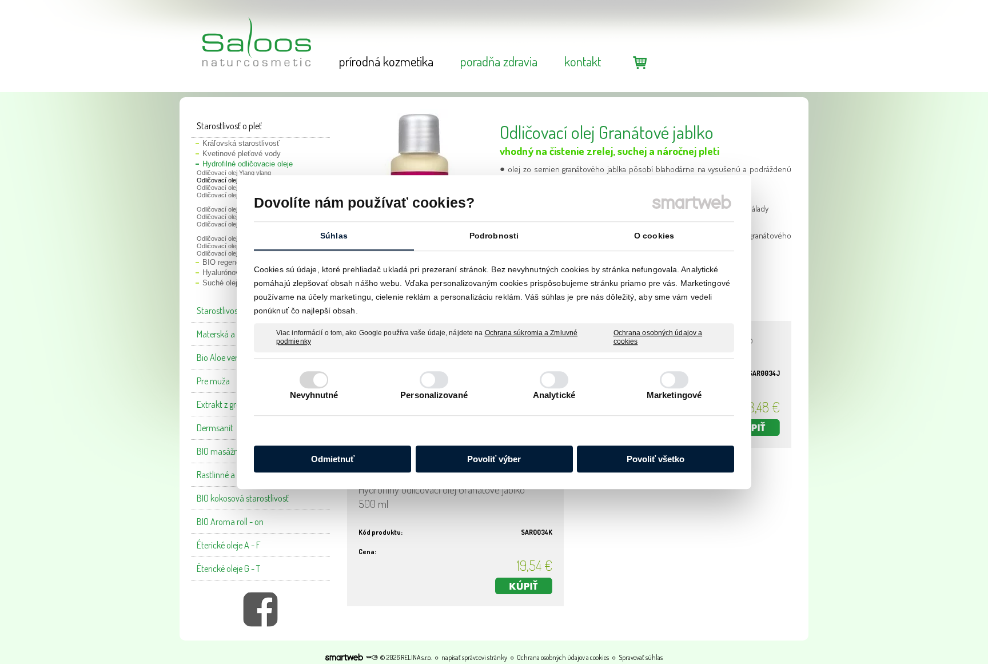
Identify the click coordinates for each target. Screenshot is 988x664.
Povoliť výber (494, 459)
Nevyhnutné (314, 395)
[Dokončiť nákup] (640, 62)
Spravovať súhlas (641, 657)
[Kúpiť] (751, 427)
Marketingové (674, 395)
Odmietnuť (332, 459)
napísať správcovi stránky (474, 657)
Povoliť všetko (655, 459)
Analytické (554, 395)
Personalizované (434, 395)
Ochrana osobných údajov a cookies (658, 337)
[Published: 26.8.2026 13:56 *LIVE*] (371, 657)
